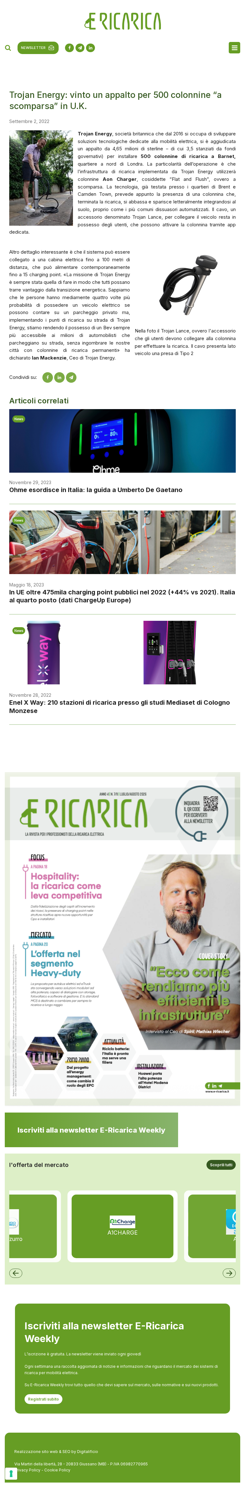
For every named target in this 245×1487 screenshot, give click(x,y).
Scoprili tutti (221, 1164)
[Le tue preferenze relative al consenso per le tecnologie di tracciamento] (11, 1474)
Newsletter (33, 47)
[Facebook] (47, 377)
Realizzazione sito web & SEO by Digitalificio (56, 1451)
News (18, 419)
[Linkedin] (59, 377)
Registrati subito (43, 1399)
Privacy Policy (27, 1470)
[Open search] (8, 47)
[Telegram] (71, 377)
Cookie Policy (57, 1470)
